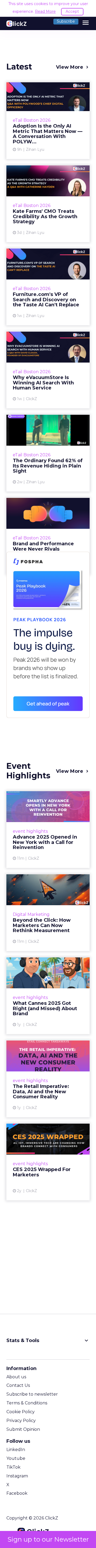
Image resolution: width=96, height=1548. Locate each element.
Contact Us (18, 1385)
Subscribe (66, 21)
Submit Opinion (23, 1429)
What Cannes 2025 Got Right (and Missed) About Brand (48, 995)
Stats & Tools (48, 1340)
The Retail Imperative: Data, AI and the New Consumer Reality (48, 1079)
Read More (45, 11)
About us (16, 1376)
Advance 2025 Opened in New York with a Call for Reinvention (48, 829)
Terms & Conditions (26, 1402)
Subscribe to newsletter (32, 1394)
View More (69, 67)
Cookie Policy (20, 1411)
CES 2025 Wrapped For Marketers (48, 1162)
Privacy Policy (21, 1420)
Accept (72, 11)
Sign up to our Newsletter (48, 1539)
